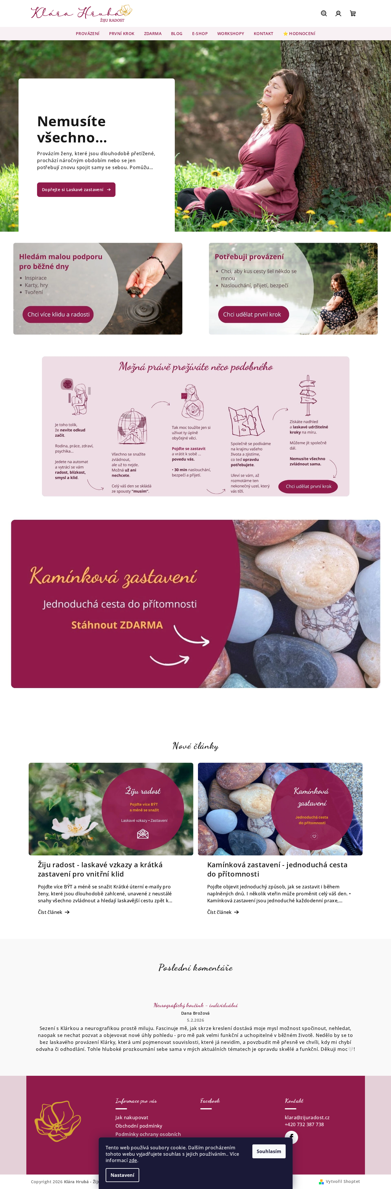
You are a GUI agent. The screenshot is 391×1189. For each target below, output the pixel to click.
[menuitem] (87, 33)
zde (133, 1160)
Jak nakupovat (131, 1117)
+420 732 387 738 (304, 1124)
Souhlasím (269, 1151)
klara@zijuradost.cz (307, 1117)
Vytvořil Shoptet (343, 1181)
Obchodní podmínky (138, 1126)
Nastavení (122, 1175)
